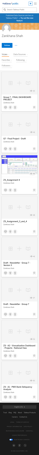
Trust (5, 413)
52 (34, 381)
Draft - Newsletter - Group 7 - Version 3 (16, 264)
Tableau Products (30, 413)
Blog (10, 413)
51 (34, 339)
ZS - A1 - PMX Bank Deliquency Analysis (17, 388)
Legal (12, 422)
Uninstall (29, 431)
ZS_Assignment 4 (11, 180)
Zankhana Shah (8, 103)
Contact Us (23, 417)
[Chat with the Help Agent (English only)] (30, 4)
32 (34, 91)
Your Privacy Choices (22, 439)
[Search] (4, 9)
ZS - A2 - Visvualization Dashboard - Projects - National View (19, 346)
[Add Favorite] (34, 108)
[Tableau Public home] (10, 3)
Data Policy (28, 426)
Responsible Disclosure (15, 431)
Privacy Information (14, 426)
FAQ (14, 413)
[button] (14, 445)
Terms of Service (22, 422)
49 (34, 174)
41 (34, 132)
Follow (7, 45)
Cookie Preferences (19, 435)
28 (34, 215)
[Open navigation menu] (35, 3)
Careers (15, 417)
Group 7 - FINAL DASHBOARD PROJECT (17, 98)
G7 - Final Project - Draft (14, 138)
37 (34, 298)
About (20, 413)
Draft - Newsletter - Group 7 (16, 304)
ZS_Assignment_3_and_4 (15, 221)
